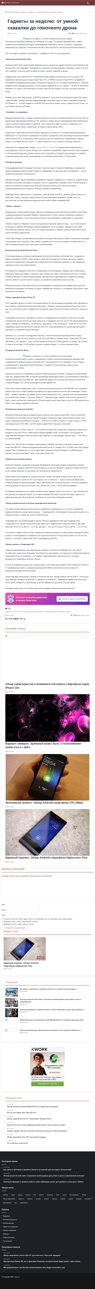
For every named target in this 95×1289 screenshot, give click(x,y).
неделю (62, 1199)
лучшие (38, 1199)
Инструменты (74, 1195)
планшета (88, 1199)
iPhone (41, 1195)
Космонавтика (8, 1223)
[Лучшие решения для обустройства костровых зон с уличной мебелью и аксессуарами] (11, 1033)
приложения (7, 1203)
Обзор (84, 1195)
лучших (46, 1199)
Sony (57, 1195)
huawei (28, 1195)
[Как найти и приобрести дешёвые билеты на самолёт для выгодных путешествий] (11, 992)
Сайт (3, 915)
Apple (13, 1195)
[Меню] (92, 3)
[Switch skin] (88, 3)
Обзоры (6, 1234)
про (15, 1203)
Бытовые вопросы (10, 1219)
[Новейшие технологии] (10, 3)
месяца (54, 1199)
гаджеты (21, 1199)
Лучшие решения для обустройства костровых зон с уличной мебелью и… (51, 1030)
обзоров (78, 1199)
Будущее (6, 1216)
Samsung (50, 1195)
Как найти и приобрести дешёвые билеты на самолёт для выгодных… (49, 989)
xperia (64, 1195)
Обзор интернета (9, 1230)
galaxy (20, 1195)
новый (71, 1199)
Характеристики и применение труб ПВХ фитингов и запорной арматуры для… (52, 1020)
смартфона (24, 1203)
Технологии (7, 1241)
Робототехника (8, 1237)
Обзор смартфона (9, 1199)
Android (5, 1195)
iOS (34, 1195)
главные (30, 1199)
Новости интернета (10, 1227)
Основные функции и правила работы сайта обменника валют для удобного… (52, 1010)
